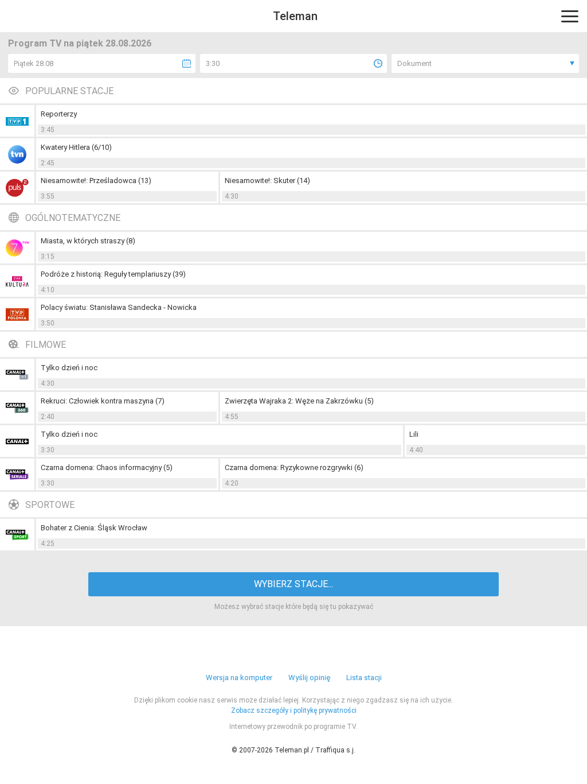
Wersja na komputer (239, 677)
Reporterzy (59, 114)
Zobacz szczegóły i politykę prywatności (294, 711)
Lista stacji (364, 677)
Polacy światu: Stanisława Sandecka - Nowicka (119, 307)
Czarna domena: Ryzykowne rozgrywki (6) (294, 467)
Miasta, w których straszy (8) (88, 240)
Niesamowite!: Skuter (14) (267, 180)
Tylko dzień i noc (69, 367)
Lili (413, 434)
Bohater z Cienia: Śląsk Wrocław (94, 527)
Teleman (295, 16)
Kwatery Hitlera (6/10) (76, 147)
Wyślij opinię (309, 677)
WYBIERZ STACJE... (293, 584)
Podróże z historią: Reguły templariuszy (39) (113, 274)
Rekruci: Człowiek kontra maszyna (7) (103, 401)
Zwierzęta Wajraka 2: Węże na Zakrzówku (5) (299, 401)
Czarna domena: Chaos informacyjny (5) (107, 467)
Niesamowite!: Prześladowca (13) (96, 180)
